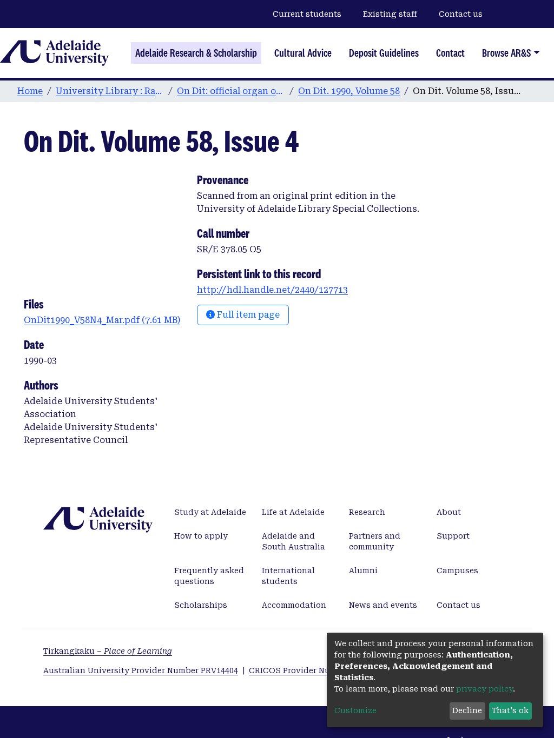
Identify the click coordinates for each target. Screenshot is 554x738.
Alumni (363, 570)
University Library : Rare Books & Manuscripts (110, 91)
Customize (355, 710)
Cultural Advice (303, 52)
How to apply (201, 536)
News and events (383, 605)
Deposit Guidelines (384, 52)
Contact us (461, 14)
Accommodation (294, 605)
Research (367, 512)
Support (453, 536)
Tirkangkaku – (107, 651)
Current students (307, 14)
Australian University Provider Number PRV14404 (140, 670)
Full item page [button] (247, 315)
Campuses (457, 570)
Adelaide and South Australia (293, 541)
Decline (467, 710)
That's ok (510, 710)
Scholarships (200, 605)
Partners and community (374, 541)
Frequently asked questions (209, 576)
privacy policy (484, 689)
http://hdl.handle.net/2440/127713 (272, 290)
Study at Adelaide (210, 512)
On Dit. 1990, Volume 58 (349, 91)
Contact (450, 52)
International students (288, 576)
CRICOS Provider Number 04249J (314, 670)
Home (30, 91)
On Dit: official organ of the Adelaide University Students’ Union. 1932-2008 (231, 91)
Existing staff (390, 14)
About (449, 512)
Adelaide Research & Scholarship (196, 52)
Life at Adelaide (293, 512)
